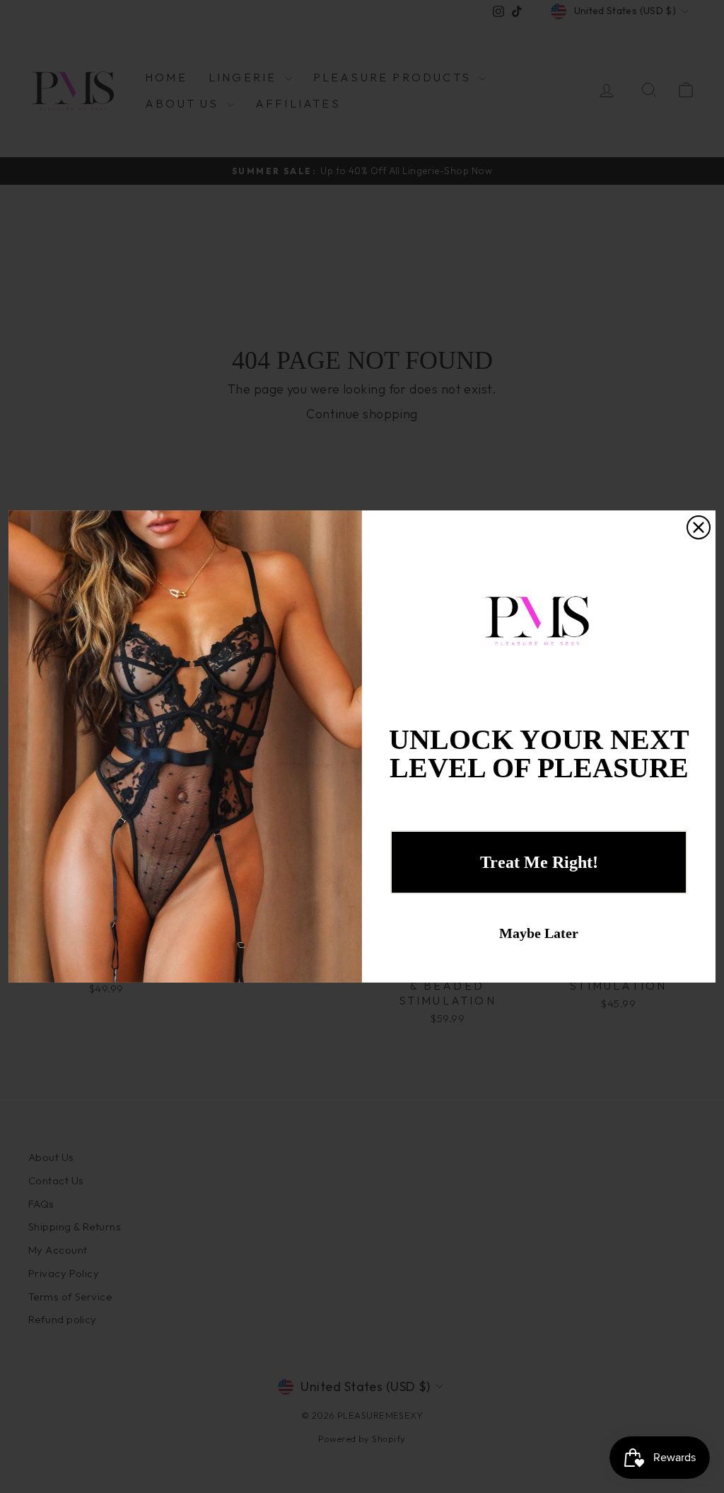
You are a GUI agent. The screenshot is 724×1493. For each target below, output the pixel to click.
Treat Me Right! (539, 862)
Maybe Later (538, 933)
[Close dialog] (698, 527)
